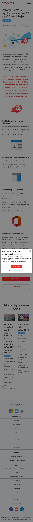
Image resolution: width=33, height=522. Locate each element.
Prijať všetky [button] (16, 266)
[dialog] (16, 261)
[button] (16, 270)
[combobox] (30, 251)
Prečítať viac (5, 262)
